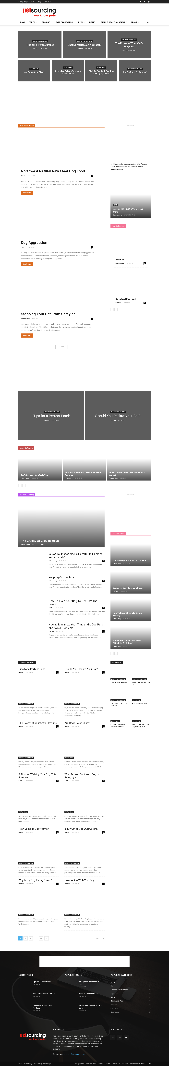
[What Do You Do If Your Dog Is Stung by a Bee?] (101, 72)
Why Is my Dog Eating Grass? (35, 880)
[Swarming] (130, 245)
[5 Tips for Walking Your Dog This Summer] (68, 72)
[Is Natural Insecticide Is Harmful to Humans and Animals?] (31, 561)
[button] (148, 22)
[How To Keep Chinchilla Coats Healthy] (130, 607)
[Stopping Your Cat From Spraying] (61, 297)
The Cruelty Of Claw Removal (40, 541)
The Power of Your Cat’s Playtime (37, 723)
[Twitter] (149, 1)
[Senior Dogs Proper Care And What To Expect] (129, 467)
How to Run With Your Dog (79, 880)
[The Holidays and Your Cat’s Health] (130, 552)
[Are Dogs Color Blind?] (34, 72)
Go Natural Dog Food (125, 299)
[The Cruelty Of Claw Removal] (61, 523)
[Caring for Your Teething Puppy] (130, 580)
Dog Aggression (34, 242)
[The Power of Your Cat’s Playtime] (129, 44)
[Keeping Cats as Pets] (31, 585)
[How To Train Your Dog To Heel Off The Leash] (31, 608)
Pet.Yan (35, 49)
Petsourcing (25, 318)
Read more (27, 193)
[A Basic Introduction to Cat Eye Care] (130, 195)
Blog (39, 2)
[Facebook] (140, 1)
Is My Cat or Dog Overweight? (81, 828)
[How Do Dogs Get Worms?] (135, 72)
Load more (61, 347)
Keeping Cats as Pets (62, 577)
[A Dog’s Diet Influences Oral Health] (70, 984)
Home (22, 22)
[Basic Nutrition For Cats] (70, 996)
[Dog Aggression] (61, 226)
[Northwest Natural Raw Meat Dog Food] (61, 154)
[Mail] (144, 1)
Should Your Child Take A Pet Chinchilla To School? (127, 641)
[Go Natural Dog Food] (130, 285)
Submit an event (104, 1064)
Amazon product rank (40, 41)
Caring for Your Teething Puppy (128, 588)
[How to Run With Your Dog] (84, 901)
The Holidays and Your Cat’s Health (129, 560)
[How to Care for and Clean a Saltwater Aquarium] (84, 467)
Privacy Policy (79, 1064)
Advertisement (91, 1064)
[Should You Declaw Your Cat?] (84, 44)
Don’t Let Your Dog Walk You (34, 475)
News (80, 22)
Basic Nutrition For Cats (88, 994)
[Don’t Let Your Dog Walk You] (40, 467)
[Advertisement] (105, 12)
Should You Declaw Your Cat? (81, 669)
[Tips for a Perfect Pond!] (39, 44)
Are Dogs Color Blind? (77, 723)
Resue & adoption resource (114, 22)
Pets (149, 1064)
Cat (115, 205)
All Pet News (34, 69)
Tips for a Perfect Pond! (32, 669)
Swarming (120, 259)
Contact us (47, 2)
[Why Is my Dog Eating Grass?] (38, 901)
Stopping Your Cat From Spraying (48, 314)
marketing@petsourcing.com (73, 1054)
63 (41, 938)
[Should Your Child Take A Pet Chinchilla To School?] (130, 635)
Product (46, 22)
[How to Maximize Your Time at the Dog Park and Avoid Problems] (31, 632)
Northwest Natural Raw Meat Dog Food (53, 171)
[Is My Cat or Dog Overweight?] (84, 849)
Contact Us (116, 1064)
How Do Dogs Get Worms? (33, 828)
